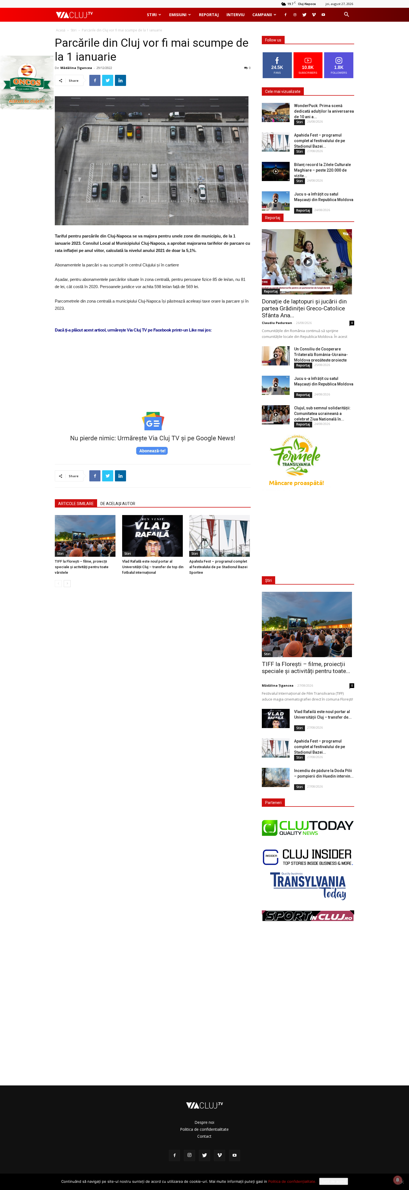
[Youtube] (323, 15)
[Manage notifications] (397, 1180)
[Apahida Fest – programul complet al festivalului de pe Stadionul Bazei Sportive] (220, 536)
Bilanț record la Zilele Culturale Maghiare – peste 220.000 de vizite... (322, 170)
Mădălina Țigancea (76, 68)
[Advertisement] (153, 389)
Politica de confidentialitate (204, 1129)
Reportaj (209, 14)
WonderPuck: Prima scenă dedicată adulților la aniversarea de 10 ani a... (324, 111)
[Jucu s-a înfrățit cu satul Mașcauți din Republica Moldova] (276, 201)
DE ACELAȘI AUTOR (117, 503)
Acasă (60, 30)
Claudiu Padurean (277, 323)
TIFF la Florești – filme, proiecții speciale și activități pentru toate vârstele (82, 567)
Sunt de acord (333, 1181)
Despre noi (204, 1122)
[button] (346, 15)
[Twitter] (304, 15)
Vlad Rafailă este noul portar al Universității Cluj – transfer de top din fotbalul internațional (152, 567)
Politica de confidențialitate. (292, 1181)
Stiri (152, 14)
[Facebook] (285, 15)
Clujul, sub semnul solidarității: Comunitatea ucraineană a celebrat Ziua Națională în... (322, 413)
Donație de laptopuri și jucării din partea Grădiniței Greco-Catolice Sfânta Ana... (304, 308)
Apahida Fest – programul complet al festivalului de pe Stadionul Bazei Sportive (218, 567)
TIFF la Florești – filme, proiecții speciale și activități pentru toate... (306, 667)
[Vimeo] (314, 15)
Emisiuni (177, 14)
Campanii (262, 14)
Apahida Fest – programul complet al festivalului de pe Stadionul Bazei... (319, 141)
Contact (204, 1136)
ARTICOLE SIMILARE (76, 503)
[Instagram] (295, 15)
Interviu (235, 14)
